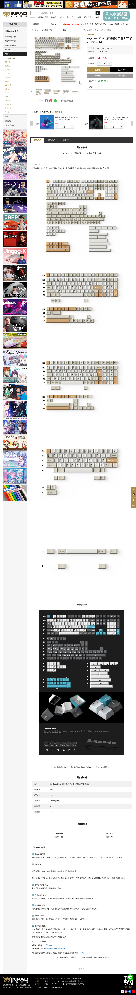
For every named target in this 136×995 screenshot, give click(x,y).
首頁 (36, 30)
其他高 (7, 112)
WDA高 (7, 100)
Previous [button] (3, 4)
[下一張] (81, 92)
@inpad (49, 945)
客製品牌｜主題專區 (11, 37)
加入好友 (130, 977)
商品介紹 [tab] (37, 140)
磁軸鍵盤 (98, 17)
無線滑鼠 (40, 17)
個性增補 (8, 108)
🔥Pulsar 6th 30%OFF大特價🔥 (76, 24)
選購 (37, 124)
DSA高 (7, 66)
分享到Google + (50, 101)
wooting (32, 17)
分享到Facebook (46, 101)
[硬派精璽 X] (122, 991)
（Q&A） (81, 953)
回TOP (81, 969)
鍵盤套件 (8, 49)
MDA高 (7, 77)
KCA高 (7, 70)
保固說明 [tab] (65, 140)
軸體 (6, 117)
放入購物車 (122, 70)
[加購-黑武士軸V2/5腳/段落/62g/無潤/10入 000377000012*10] (47, 122)
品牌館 (53, 24)
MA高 (7, 81)
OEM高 (7, 62)
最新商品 (36, 24)
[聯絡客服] (133, 500)
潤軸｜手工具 (9, 125)
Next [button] (128, 4)
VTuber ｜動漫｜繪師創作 (117, 24)
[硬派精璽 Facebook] (129, 991)
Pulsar (74, 17)
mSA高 (7, 89)
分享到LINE (55, 101)
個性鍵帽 (8, 104)
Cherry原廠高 (10, 58)
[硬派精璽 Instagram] (126, 991)
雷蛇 (68, 17)
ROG (46, 17)
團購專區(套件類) (10, 41)
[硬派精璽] (15, 14)
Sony (91, 17)
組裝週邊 (8, 121)
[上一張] (31, 92)
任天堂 (85, 17)
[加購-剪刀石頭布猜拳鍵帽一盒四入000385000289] (96, 122)
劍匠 (79, 17)
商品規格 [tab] (51, 140)
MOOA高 (8, 85)
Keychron (61, 17)
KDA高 (7, 73)
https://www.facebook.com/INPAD (53, 948)
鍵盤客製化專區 (11, 31)
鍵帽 (6, 54)
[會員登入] (133, 489)
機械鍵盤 (53, 17)
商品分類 (13, 24)
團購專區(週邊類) (10, 45)
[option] (66, 4)
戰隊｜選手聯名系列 (98, 24)
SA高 (6, 96)
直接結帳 (98, 70)
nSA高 (7, 93)
